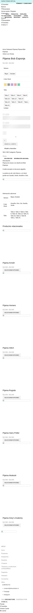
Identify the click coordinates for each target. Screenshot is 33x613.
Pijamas (15, 49)
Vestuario (9, 49)
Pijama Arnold (9, 263)
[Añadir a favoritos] (9, 259)
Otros (3, 582)
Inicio (4, 49)
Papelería (4, 572)
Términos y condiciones (8, 566)
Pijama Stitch (8, 348)
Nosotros (4, 560)
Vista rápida (5, 259)
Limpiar (6, 108)
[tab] (8, 158)
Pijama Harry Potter (11, 433)
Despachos (4, 557)
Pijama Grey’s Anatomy (13, 518)
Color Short (7, 79)
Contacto (4, 563)
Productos (4, 553)
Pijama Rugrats (9, 390)
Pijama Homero (9, 305)
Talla (5, 90)
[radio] (6, 73)
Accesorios (4, 579)
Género (6, 68)
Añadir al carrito (10, 144)
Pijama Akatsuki (9, 475)
